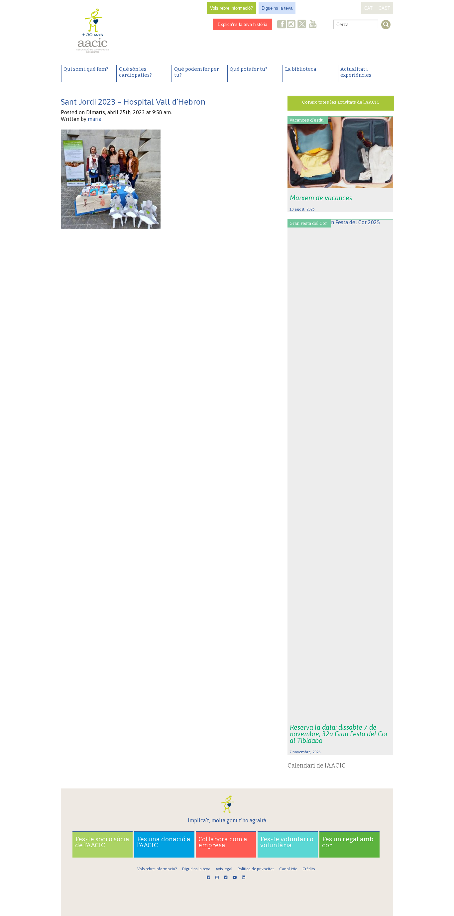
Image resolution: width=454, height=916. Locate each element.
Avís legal (224, 869)
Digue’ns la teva (277, 8)
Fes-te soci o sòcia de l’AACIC (102, 842)
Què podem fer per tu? (196, 72)
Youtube (313, 25)
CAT (368, 8)
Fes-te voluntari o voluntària (286, 842)
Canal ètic (288, 869)
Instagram (292, 25)
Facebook (282, 25)
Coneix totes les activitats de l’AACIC (341, 102)
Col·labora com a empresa (222, 842)
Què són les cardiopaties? (135, 72)
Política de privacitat (256, 869)
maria (94, 119)
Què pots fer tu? (249, 69)
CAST (384, 8)
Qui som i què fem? (85, 69)
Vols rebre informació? (231, 8)
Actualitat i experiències (355, 72)
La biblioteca (300, 69)
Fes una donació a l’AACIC (163, 842)
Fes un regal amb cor (348, 842)
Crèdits (308, 869)
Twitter (301, 25)
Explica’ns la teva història (242, 24)
